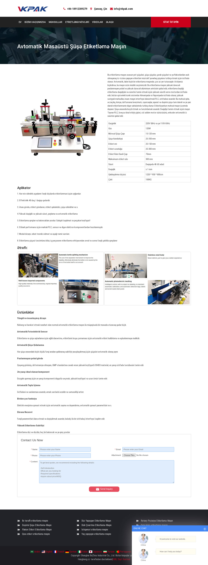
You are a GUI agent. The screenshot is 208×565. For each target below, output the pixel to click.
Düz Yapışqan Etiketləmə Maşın (96, 520)
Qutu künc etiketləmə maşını (154, 525)
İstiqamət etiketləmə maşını (94, 529)
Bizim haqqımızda (35, 22)
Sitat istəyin (170, 22)
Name (34, 449)
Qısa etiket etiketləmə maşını (36, 534)
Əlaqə (109, 22)
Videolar (97, 22)
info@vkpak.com (123, 8)
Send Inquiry (106, 489)
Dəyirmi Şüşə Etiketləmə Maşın (36, 525)
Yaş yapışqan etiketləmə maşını (96, 534)
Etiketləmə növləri (77, 22)
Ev (20, 22)
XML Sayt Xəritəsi (121, 559)
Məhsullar (55, 22)
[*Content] (30, 482)
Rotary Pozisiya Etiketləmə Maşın (157, 520)
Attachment (116, 455)
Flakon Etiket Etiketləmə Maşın (37, 529)
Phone (34, 455)
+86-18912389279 (77, 8)
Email (118, 449)
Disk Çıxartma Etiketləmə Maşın (96, 525)
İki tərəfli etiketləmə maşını (35, 520)
